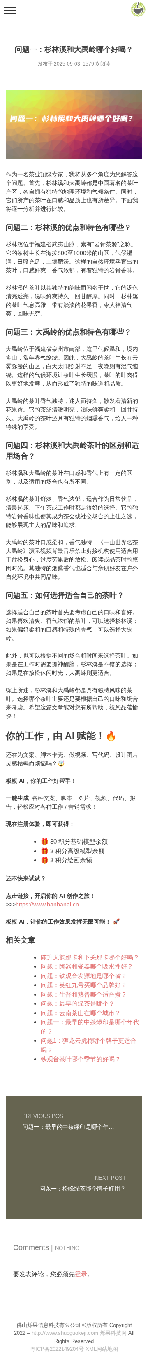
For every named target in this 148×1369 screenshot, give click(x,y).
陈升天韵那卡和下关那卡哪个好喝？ (90, 957)
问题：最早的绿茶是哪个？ (78, 1003)
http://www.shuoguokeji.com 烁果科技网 (79, 1333)
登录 (81, 1274)
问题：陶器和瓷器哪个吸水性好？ (87, 966)
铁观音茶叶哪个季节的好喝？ (81, 1058)
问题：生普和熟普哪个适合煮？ (84, 994)
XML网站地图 (102, 1349)
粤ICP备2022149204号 (57, 1349)
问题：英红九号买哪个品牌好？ (84, 984)
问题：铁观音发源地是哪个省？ (84, 975)
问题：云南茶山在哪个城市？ (81, 1012)
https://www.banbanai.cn (47, 904)
